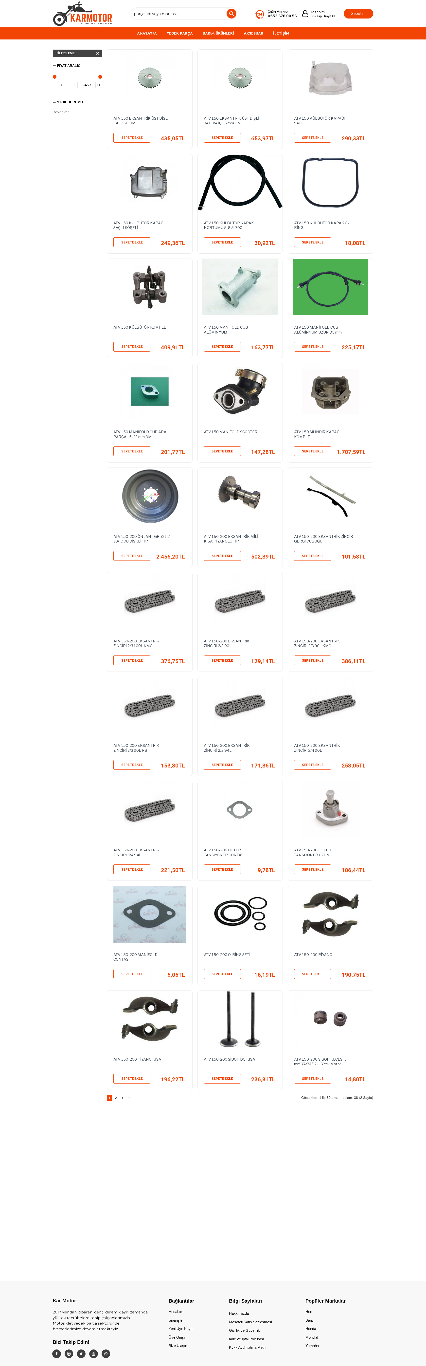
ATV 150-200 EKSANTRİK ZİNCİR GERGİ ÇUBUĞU (323, 539)
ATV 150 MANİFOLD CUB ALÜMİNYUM (226, 330)
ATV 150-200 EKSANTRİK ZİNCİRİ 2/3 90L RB (136, 748)
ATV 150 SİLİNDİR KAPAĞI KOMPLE (317, 434)
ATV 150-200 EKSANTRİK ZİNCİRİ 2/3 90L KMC (317, 643)
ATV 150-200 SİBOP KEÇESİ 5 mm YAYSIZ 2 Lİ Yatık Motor (320, 1062)
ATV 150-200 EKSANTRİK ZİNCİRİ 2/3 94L (227, 748)
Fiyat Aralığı (69, 66)
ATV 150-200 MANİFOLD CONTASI (135, 957)
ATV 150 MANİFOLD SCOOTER (230, 432)
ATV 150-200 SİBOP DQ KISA (229, 1059)
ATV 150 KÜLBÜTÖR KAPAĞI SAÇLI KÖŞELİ (139, 225)
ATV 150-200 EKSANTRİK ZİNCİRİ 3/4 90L (317, 748)
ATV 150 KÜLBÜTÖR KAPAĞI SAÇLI (319, 121)
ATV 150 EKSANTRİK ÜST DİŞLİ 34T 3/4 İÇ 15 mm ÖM (231, 121)
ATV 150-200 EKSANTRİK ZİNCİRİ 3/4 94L (136, 852)
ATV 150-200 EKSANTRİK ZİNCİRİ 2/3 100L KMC (136, 643)
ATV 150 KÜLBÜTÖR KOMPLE (139, 327)
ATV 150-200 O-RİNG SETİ (227, 955)
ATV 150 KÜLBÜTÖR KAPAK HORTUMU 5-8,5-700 (229, 225)
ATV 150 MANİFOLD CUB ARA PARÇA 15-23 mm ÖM (139, 434)
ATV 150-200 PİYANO (313, 955)
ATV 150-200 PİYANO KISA (137, 1059)
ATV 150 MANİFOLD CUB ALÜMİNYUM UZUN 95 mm (318, 330)
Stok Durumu (70, 102)
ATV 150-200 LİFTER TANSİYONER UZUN (312, 852)
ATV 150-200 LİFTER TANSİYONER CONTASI (224, 852)
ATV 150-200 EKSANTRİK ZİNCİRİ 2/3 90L (227, 643)
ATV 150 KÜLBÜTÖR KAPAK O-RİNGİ (321, 225)
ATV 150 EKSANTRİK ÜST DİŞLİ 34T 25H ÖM (141, 121)
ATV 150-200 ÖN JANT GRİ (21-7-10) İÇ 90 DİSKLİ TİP (142, 539)
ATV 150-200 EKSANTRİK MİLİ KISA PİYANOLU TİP (231, 539)
